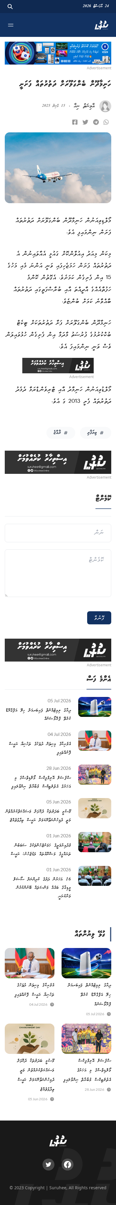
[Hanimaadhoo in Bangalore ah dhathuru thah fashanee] (75, 122)
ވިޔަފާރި (92, 432)
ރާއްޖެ (57, 432)
